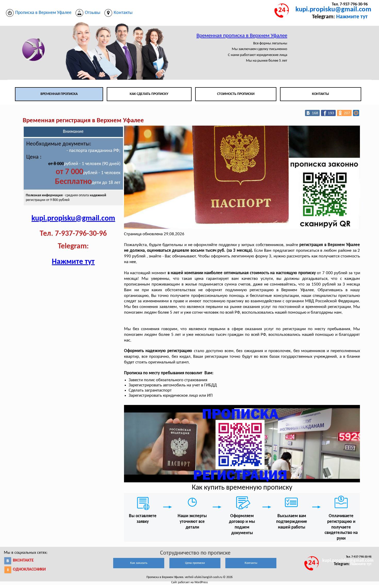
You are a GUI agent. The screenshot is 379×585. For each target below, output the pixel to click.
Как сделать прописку (149, 94)
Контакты (320, 94)
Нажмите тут (352, 17)
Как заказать (138, 563)
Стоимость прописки (235, 94)
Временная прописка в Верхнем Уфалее (241, 35)
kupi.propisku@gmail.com (333, 9)
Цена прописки (195, 563)
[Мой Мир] (356, 113)
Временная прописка (59, 94)
